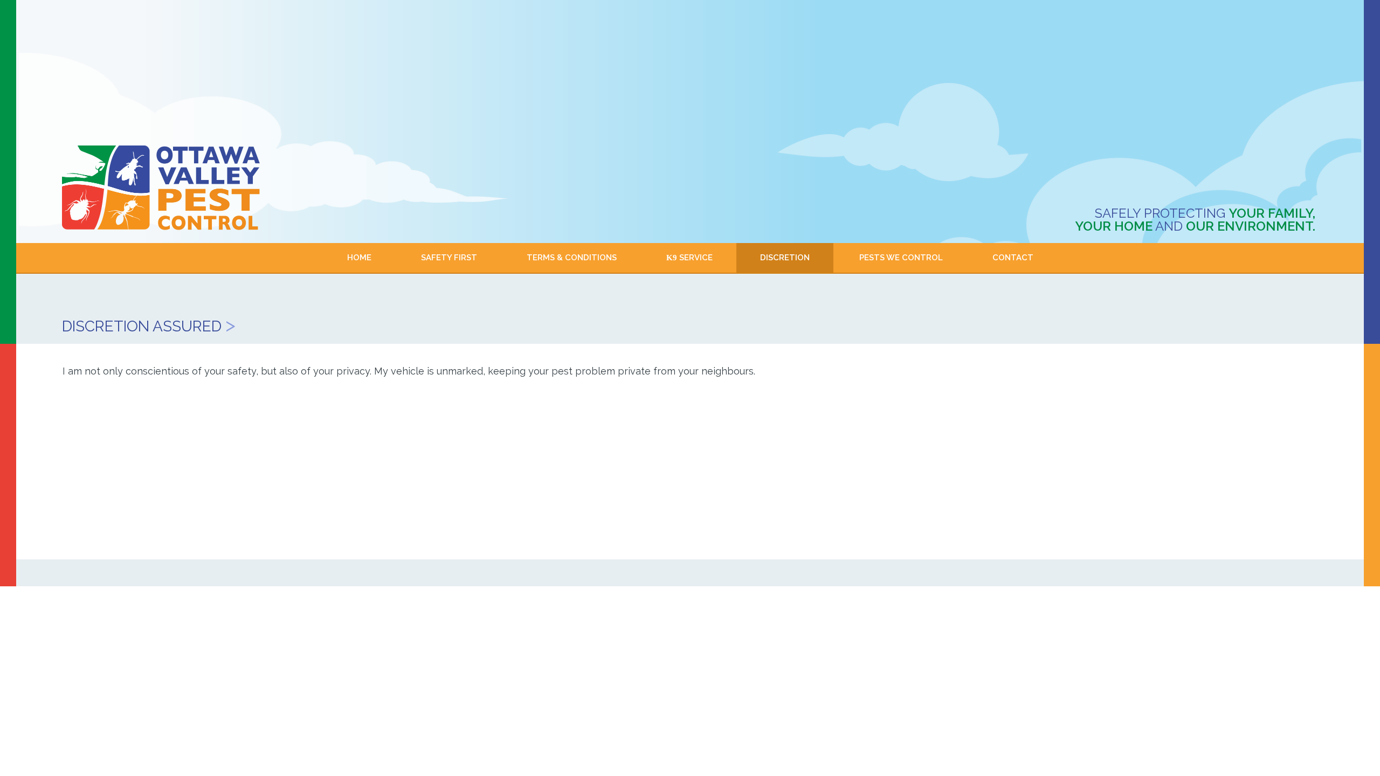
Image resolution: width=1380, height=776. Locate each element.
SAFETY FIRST (449, 257)
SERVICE (689, 257)
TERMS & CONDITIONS (572, 257)
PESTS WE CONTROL (901, 257)
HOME (359, 257)
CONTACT (1012, 257)
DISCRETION (785, 257)
